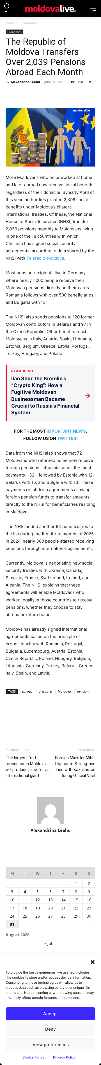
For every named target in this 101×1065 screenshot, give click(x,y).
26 (37, 916)
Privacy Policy (64, 1057)
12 (37, 899)
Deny (50, 1029)
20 (50, 908)
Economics (28, 23)
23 (89, 908)
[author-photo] (50, 810)
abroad (27, 691)
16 (89, 899)
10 (12, 899)
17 (12, 908)
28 (63, 916)
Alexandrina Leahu (25, 82)
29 (76, 916)
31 (12, 924)
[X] (24, 94)
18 (25, 908)
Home (10, 23)
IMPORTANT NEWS (66, 431)
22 (76, 908)
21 (63, 908)
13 (50, 899)
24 (12, 916)
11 (25, 899)
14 (63, 899)
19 (37, 908)
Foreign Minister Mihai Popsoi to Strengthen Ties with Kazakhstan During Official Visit (75, 766)
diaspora (45, 691)
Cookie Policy (33, 1057)
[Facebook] (11, 94)
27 (50, 916)
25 (25, 916)
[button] (92, 961)
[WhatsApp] (50, 94)
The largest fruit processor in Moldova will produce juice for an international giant (28, 766)
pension (83, 691)
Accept (50, 1013)
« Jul (48, 943)
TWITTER (66, 438)
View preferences (51, 1044)
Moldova (64, 691)
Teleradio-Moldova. (45, 258)
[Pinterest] (37, 94)
